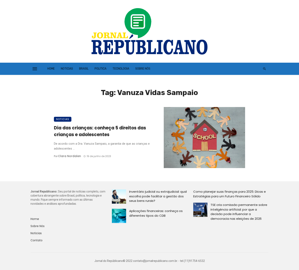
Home (51, 68)
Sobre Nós (142, 68)
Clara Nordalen (69, 156)
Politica (100, 68)
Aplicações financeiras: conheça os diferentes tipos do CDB (156, 213)
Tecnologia (120, 68)
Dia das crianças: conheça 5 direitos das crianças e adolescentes (100, 131)
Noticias (67, 68)
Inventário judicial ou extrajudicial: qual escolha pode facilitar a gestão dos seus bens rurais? (158, 196)
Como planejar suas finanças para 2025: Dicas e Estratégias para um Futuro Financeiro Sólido (229, 193)
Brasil (83, 68)
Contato (37, 240)
